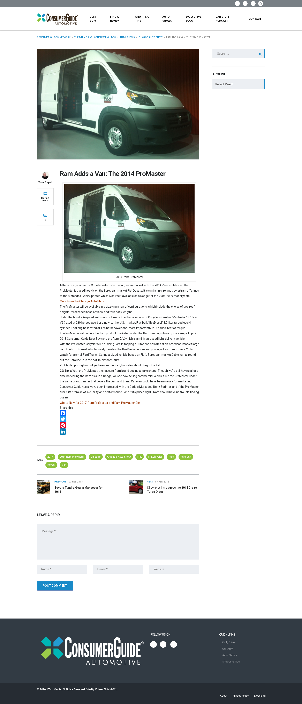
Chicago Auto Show (119, 456)
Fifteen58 (100, 689)
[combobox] (238, 84)
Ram (171, 456)
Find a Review (115, 18)
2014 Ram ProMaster (72, 456)
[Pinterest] (129, 425)
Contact (255, 18)
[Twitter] (129, 419)
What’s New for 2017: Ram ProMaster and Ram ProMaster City (100, 402)
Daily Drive (228, 642)
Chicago (96, 456)
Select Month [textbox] (224, 84)
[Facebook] (129, 413)
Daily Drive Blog (193, 18)
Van (64, 464)
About (223, 695)
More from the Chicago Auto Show (82, 301)
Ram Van (186, 456)
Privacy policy (241, 695)
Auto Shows (167, 18)
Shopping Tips (142, 18)
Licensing (260, 695)
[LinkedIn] (129, 431)
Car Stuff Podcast (222, 18)
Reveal (51, 464)
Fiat (139, 456)
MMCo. (114, 689)
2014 (50, 456)
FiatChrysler (155, 456)
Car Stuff (227, 648)
